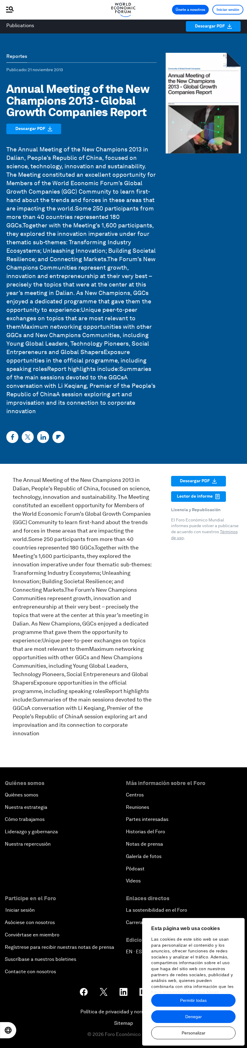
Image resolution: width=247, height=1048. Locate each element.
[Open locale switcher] (8, 1030)
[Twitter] (28, 437)
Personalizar (193, 1033)
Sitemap (123, 1023)
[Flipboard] (58, 437)
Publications (20, 25)
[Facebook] (12, 437)
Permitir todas (193, 1000)
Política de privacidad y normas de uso (123, 1012)
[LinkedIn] (43, 437)
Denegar (193, 1016)
